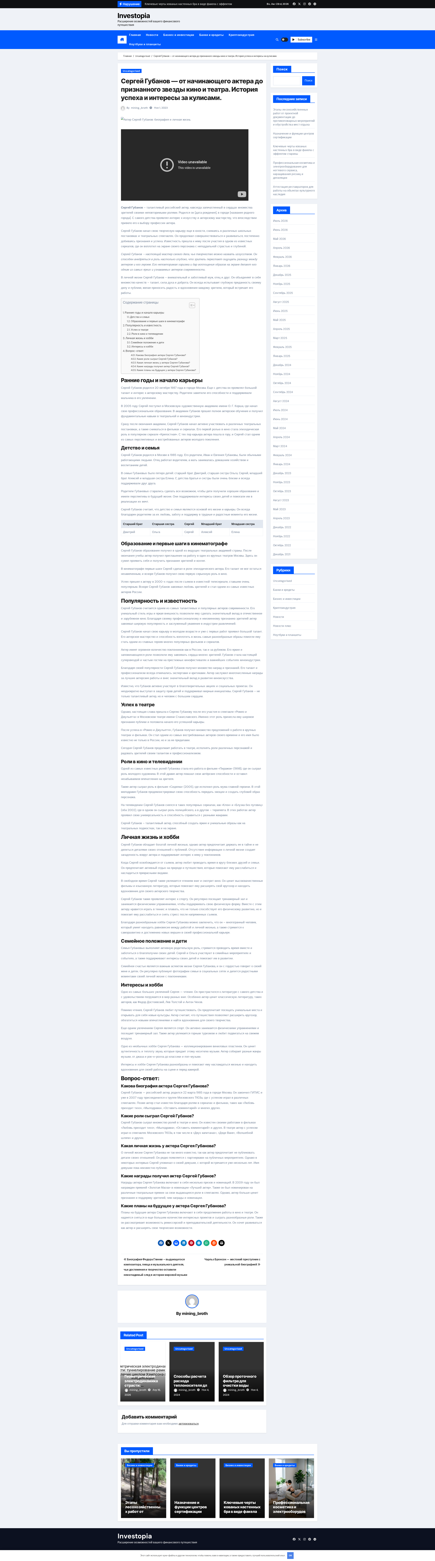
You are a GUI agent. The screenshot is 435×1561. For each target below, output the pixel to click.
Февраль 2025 (282, 347)
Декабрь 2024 (282, 365)
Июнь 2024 (280, 419)
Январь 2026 (281, 266)
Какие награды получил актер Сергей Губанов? (163, 366)
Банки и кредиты (211, 35)
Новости (152, 35)
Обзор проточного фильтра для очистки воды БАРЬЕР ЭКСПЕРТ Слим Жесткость (239, 1385)
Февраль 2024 (282, 455)
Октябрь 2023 (282, 491)
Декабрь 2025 (282, 275)
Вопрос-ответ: (135, 351)
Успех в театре (139, 329)
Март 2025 (280, 338)
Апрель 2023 (281, 518)
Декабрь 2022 (282, 527)
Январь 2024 (281, 464)
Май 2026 (279, 239)
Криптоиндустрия (241, 35)
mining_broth (139, 108)
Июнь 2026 (280, 230)
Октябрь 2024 (282, 383)
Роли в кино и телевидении (147, 334)
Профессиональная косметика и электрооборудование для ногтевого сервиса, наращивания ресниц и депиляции (294, 170)
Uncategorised (131, 70)
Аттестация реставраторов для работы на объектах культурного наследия (294, 190)
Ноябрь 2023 (281, 482)
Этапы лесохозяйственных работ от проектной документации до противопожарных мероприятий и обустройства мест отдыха (294, 117)
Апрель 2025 (281, 329)
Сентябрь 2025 (283, 293)
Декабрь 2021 (281, 554)
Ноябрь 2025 (281, 284)
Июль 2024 (280, 410)
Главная (135, 35)
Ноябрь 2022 (281, 536)
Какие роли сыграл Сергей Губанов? (157, 358)
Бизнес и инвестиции (178, 35)
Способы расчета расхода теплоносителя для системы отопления (191, 1385)
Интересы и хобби (142, 346)
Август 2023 (281, 500)
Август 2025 (281, 302)
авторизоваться (189, 1423)
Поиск (282, 69)
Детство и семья (139, 317)
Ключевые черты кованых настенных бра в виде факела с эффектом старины (293, 150)
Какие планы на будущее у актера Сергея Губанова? (166, 370)
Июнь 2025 (280, 311)
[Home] (122, 40)
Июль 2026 (280, 221)
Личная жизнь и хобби (139, 338)
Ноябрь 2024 (281, 374)
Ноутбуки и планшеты (145, 44)
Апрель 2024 (281, 437)
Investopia (134, 15)
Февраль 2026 (282, 257)
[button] (316, 39)
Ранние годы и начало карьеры (144, 312)
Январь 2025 (281, 356)
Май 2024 (279, 428)
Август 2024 (281, 401)
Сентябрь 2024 (283, 392)
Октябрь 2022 (282, 545)
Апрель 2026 (281, 248)
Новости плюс (282, 626)
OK (290, 1555)
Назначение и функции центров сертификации (191, 1507)
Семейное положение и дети (147, 342)
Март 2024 (280, 446)
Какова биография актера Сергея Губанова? (161, 355)
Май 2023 (279, 509)
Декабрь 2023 (282, 473)
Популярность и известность (143, 325)
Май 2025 (279, 320)
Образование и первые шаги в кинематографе (158, 321)
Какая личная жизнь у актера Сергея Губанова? (163, 362)
